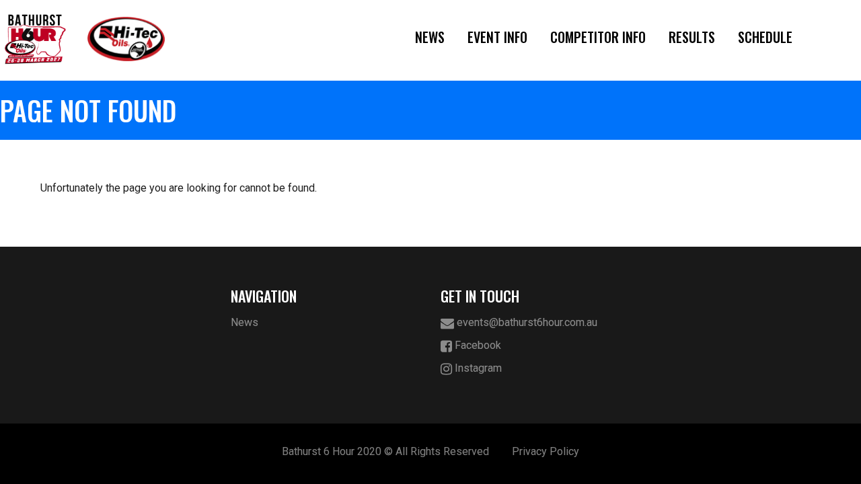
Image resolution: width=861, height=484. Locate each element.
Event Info (497, 37)
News (430, 37)
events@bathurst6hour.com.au (525, 322)
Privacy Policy (545, 451)
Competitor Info (598, 37)
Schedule (765, 37)
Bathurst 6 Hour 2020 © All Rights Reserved (385, 451)
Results (692, 37)
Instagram (477, 368)
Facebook (476, 345)
